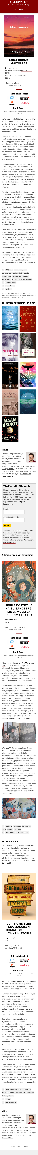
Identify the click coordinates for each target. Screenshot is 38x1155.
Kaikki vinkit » (7, 476)
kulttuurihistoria (8, 1092)
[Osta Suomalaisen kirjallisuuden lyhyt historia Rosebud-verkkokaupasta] (25, 962)
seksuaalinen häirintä (20, 276)
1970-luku (9, 270)
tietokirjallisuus (8, 1096)
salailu (26, 273)
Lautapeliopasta (8, 469)
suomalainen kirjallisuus (25, 1092)
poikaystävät (17, 273)
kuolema (8, 826)
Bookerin (30, 129)
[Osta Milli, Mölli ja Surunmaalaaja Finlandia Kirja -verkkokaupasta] (13, 644)
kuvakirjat (17, 826)
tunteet (10, 829)
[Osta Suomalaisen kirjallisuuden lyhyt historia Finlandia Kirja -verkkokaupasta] (13, 962)
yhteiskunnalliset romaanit (22, 279)
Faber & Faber (26, 70)
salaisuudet (6, 276)
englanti (8, 289)
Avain (7, 938)
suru (4, 829)
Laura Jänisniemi (19, 75)
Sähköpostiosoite (12, 517)
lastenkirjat (26, 826)
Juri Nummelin (10, 1102)
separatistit (6, 279)
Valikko (19, 9)
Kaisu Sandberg (22, 832)
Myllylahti (9, 620)
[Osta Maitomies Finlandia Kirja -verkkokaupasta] (13, 100)
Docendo (8, 68)
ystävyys (17, 829)
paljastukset (6, 273)
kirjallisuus (27, 1089)
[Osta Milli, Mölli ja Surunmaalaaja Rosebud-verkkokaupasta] (25, 644)
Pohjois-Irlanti (10, 282)
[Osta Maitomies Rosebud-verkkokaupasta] (25, 100)
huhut (17, 270)
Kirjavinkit (21, 2)
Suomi (7, 1099)
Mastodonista (25, 474)
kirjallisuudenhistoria (13, 1089)
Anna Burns (9, 286)
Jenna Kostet (10, 832)
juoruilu (23, 270)
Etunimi (6, 509)
